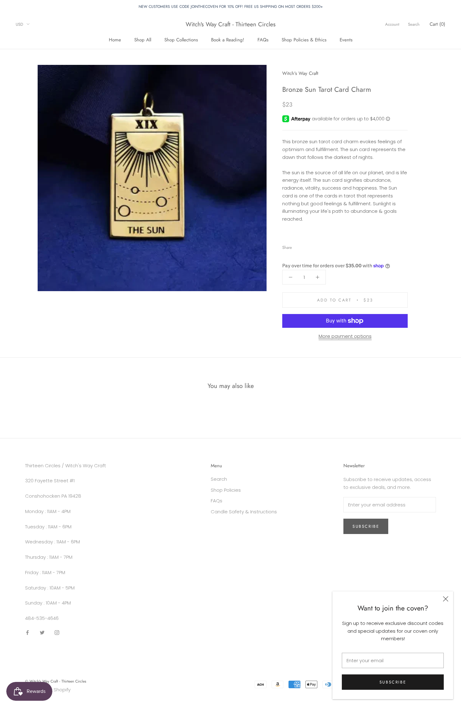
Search (414, 24)
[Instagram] (57, 632)
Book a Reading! (227, 39)
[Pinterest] (314, 246)
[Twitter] (306, 246)
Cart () (437, 24)
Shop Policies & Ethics (304, 39)
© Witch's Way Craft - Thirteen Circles (55, 681)
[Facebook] (298, 246)
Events (346, 39)
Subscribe (392, 682)
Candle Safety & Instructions (244, 511)
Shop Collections (181, 39)
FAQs (262, 39)
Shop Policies (226, 490)
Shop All (142, 39)
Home (115, 39)
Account (392, 24)
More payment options (345, 336)
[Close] (445, 599)
